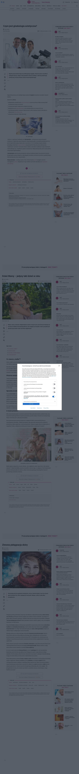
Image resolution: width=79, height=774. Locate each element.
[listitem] (39, 381)
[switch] (53, 384)
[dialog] (39, 387)
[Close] (59, 366)
